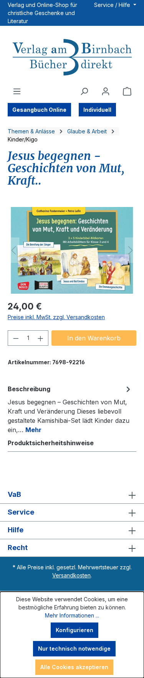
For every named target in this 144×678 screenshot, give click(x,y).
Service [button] (21, 512)
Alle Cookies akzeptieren (74, 667)
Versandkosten (71, 575)
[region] (72, 250)
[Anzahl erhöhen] (41, 338)
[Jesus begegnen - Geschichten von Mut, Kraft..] (72, 250)
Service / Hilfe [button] (113, 5)
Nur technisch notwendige (74, 648)
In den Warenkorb (94, 338)
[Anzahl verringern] (16, 338)
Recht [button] (18, 547)
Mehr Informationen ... (72, 615)
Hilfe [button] (15, 530)
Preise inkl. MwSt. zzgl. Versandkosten (56, 317)
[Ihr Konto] (105, 91)
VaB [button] (14, 494)
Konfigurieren (74, 630)
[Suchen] (84, 91)
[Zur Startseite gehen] (72, 58)
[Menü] (17, 91)
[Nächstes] (130, 250)
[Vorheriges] (13, 250)
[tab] (70, 409)
